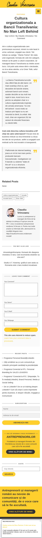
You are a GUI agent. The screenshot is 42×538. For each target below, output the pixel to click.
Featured (21, 14)
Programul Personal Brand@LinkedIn (19, 358)
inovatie (24, 195)
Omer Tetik (19, 198)
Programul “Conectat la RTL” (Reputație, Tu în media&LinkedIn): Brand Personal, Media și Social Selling (20, 379)
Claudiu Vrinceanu (25, 36)
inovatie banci (7, 198)
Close (40, 521)
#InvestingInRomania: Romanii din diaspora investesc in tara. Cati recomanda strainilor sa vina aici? (21, 254)
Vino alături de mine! (20, 452)
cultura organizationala (10, 195)
